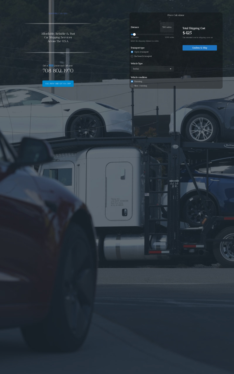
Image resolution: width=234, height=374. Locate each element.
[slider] (152, 34)
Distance (135, 27)
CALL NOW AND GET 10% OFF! (58, 83)
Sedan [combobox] (136, 69)
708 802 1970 (58, 70)
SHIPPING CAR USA (58, 13)
